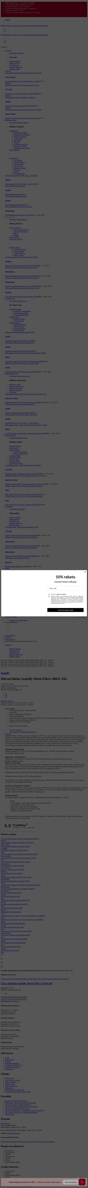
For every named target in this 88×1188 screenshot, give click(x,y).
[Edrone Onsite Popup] (44, 594)
